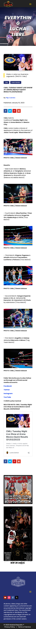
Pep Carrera (10, 98)
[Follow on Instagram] (9, 597)
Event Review (16, 82)
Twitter (7, 390)
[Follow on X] (16, 597)
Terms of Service (24, 627)
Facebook (8, 386)
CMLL (6, 82)
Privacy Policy (9, 627)
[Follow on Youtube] (5, 597)
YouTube (7, 397)
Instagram (8, 393)
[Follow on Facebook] (12, 597)
